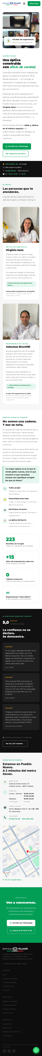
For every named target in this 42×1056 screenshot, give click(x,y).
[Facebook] (14, 1051)
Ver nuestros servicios (16, 154)
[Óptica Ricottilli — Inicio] (12, 3)
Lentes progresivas (9, 982)
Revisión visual (8, 1013)
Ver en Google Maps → (14, 880)
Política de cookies (32, 1044)
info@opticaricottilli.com (12, 1032)
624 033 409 (27, 819)
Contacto (6, 990)
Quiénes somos (8, 986)
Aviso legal (22, 1044)
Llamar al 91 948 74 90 (22, 931)
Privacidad (6, 1047)
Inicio (4, 975)
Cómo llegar (7, 1035)
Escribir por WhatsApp (18, 146)
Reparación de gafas (10, 978)
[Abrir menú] (24, 3)
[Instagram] (4, 1051)
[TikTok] (9, 1051)
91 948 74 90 (14, 819)
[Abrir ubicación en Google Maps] (21, 851)
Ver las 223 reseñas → (15, 744)
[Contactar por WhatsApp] (36, 1050)
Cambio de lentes (9, 1009)
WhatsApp (34, 3)
